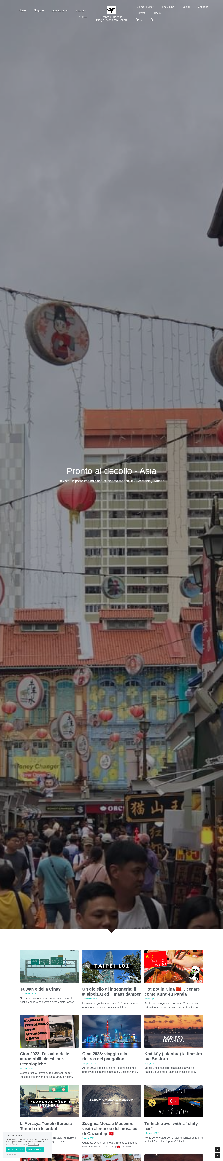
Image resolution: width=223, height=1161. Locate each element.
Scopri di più (33, 1144)
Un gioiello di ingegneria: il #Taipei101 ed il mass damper (111, 992)
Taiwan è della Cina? (40, 989)
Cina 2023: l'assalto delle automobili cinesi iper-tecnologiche (44, 1058)
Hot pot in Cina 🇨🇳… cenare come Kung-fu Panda (172, 992)
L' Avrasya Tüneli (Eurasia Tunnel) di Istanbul (46, 1126)
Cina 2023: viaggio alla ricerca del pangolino (104, 1056)
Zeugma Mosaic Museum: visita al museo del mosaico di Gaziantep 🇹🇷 (109, 1128)
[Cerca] (152, 20)
